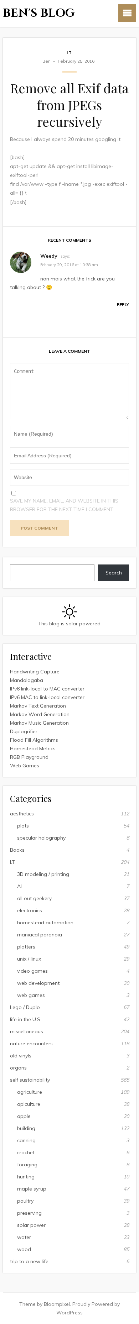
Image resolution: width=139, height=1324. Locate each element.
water (24, 1237)
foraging (27, 1164)
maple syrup (31, 1189)
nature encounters (31, 1043)
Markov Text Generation (38, 706)
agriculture (29, 1092)
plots (23, 826)
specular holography (41, 838)
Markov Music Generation (39, 723)
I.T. (69, 52)
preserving (29, 1213)
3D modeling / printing (43, 874)
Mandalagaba (26, 680)
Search (113, 572)
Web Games (24, 765)
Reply (123, 304)
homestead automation (45, 922)
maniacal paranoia (39, 934)
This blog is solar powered (69, 623)
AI (19, 886)
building (26, 1128)
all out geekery (34, 898)
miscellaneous (26, 1031)
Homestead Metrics (33, 748)
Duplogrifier (23, 731)
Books (17, 850)
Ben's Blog (39, 13)
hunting (26, 1176)
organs (18, 1068)
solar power (31, 1225)
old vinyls (20, 1055)
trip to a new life (29, 1261)
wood (24, 1249)
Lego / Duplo (25, 1007)
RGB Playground (29, 757)
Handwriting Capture (35, 671)
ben (46, 61)
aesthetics (22, 813)
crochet (26, 1152)
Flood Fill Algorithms (34, 740)
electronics (29, 910)
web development (38, 983)
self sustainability (30, 1080)
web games (31, 995)
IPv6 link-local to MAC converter (47, 688)
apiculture (28, 1104)
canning (26, 1140)
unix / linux (29, 959)
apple (24, 1116)
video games (32, 971)
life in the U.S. (25, 1019)
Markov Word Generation (40, 714)
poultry (25, 1201)
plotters (26, 947)
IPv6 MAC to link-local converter (47, 697)
